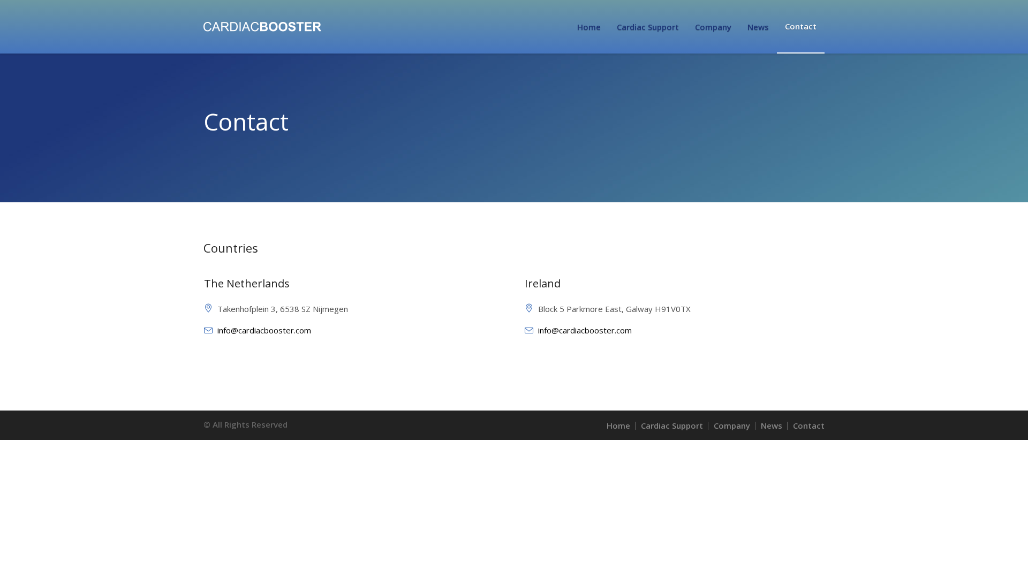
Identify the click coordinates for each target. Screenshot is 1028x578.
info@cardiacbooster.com (264, 330)
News (771, 425)
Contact (809, 425)
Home (618, 425)
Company (732, 425)
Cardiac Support (672, 425)
